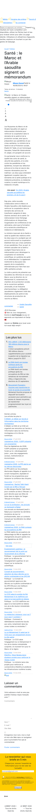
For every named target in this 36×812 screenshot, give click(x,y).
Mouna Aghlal (8, 439)
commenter (8, 306)
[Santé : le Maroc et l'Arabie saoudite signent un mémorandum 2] (18, 96)
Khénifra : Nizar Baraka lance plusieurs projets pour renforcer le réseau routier (17, 657)
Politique (12, 49)
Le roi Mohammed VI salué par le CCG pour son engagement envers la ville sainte (17, 634)
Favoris (32, 19)
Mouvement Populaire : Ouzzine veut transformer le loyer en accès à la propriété (19, 387)
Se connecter (21, 23)
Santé (22, 307)
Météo (5, 19)
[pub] (6, 675)
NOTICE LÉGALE (20, 777)
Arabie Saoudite (26, 304)
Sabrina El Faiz (8, 630)
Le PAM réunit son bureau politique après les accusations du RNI (18, 364)
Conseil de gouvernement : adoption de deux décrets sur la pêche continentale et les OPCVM (17, 574)
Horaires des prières (18, 19)
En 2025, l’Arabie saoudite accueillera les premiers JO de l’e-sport (18, 192)
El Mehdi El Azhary (9, 461)
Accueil (6, 49)
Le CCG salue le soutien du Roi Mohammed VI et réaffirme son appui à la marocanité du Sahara (16, 596)
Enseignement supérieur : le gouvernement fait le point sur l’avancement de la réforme (15, 551)
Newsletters (7, 23)
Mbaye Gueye (18, 83)
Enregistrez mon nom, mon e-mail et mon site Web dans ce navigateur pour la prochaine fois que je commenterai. (18, 738)
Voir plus (9, 546)
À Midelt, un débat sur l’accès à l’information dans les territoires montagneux (16, 421)
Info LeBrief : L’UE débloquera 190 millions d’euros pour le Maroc (19, 344)
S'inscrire (18, 788)
